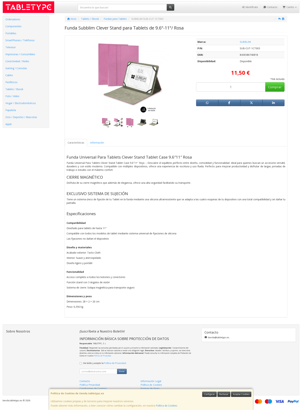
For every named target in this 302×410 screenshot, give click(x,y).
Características (76, 142)
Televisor (10, 47)
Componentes (13, 26)
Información (97, 142)
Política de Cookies (166, 405)
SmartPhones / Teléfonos (20, 40)
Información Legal (151, 381)
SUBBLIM (245, 41)
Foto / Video (12, 96)
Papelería (10, 110)
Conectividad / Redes (17, 61)
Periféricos (11, 82)
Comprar (275, 87)
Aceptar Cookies (241, 394)
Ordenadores (12, 19)
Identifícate (251, 7)
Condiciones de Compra (93, 388)
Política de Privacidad (102, 355)
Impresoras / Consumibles (20, 54)
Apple (8, 124)
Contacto (271, 7)
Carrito (290, 7)
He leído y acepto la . (104, 363)
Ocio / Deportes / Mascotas (21, 117)
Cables (9, 75)
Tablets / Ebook (14, 89)
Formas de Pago (150, 388)
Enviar (122, 371)
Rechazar (223, 394)
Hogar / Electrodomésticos (20, 103)
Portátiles (10, 33)
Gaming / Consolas (16, 68)
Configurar (209, 394)
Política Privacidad (90, 384)
